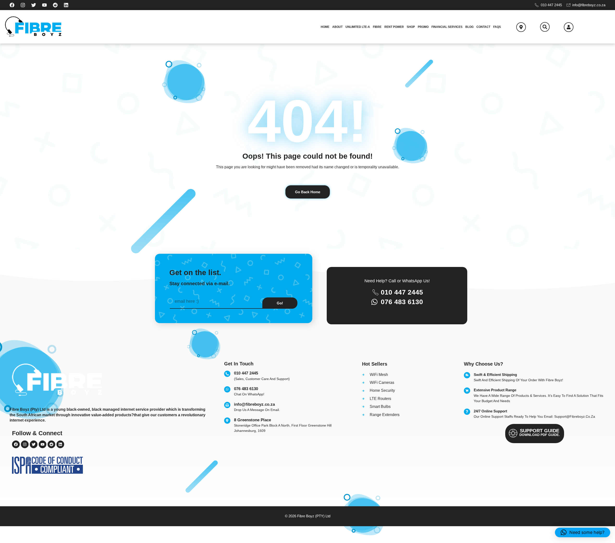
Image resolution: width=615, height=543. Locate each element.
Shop (411, 27)
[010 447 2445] (227, 374)
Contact (483, 27)
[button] (545, 27)
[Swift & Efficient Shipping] (467, 375)
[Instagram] (23, 5)
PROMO (423, 27)
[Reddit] (55, 5)
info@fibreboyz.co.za (254, 404)
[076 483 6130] (227, 389)
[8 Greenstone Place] (227, 420)
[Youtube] (44, 5)
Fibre (377, 27)
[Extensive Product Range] (467, 390)
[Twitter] (33, 5)
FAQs (497, 27)
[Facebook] (12, 5)
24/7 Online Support (490, 411)
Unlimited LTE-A (357, 27)
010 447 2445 (246, 373)
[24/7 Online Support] (467, 412)
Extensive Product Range (495, 390)
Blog (469, 27)
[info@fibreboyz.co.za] (227, 405)
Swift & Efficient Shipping (495, 375)
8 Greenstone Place (252, 420)
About (337, 27)
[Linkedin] (66, 5)
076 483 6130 (246, 388)
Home (325, 27)
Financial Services (446, 27)
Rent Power (394, 27)
